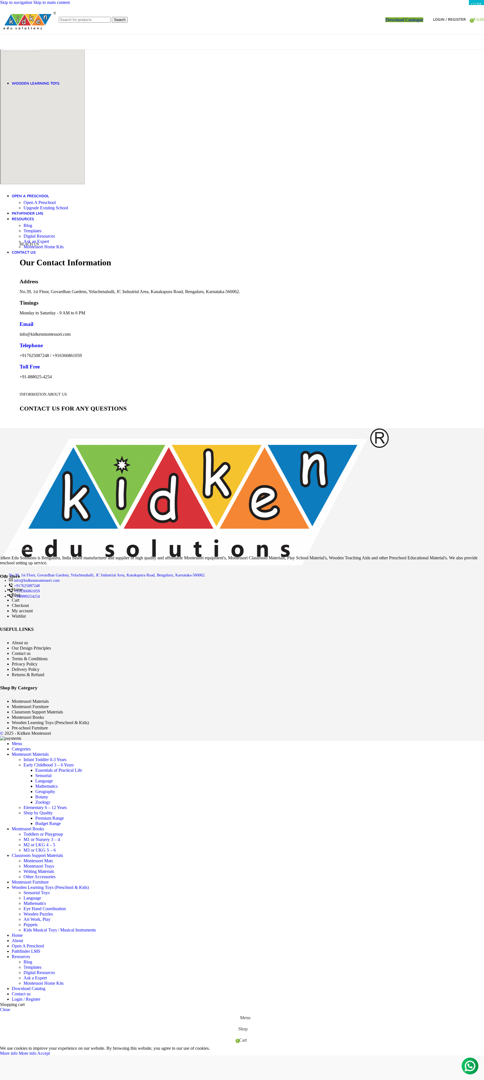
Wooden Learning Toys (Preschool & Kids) (50, 722)
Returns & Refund (28, 674)
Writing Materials (39, 871)
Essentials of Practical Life (58, 770)
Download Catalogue (404, 19)
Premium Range (49, 818)
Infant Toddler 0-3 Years (45, 759)
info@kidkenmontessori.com (37, 580)
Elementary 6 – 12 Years (45, 807)
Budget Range (48, 823)
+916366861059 (27, 591)
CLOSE (476, 4)
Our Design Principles (31, 648)
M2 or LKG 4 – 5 (39, 844)
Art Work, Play (37, 919)
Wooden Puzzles (38, 914)
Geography (45, 791)
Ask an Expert (36, 241)
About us (20, 642)
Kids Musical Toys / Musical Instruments (60, 930)
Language (44, 780)
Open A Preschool (40, 202)
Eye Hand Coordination (45, 908)
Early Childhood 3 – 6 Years (49, 765)
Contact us (21, 653)
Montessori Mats (38, 860)
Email (26, 324)
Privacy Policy (25, 664)
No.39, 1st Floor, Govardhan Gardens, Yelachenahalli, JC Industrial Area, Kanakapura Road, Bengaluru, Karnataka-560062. (107, 575)
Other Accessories (39, 876)
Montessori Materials (30, 701)
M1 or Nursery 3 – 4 (42, 839)
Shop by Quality (38, 812)
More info (18, 1053)
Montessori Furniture (30, 706)
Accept (43, 1053)
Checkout (20, 605)
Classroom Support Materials (37, 712)
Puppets (31, 924)
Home (17, 589)
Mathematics (46, 786)
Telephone (31, 345)
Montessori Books (28, 717)
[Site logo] (28, 35)
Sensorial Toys (37, 892)
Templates (32, 230)
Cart (15, 600)
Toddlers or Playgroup (43, 834)
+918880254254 (27, 596)
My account (22, 610)
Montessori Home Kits (44, 246)
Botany (41, 796)
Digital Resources (39, 236)
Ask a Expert (35, 977)
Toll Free (30, 367)
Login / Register (26, 999)
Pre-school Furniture (30, 728)
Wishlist (19, 616)
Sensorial (43, 775)
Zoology (42, 802)
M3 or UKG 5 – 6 (40, 850)
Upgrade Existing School (46, 207)
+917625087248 (27, 586)
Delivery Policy (25, 669)
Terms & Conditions (30, 658)
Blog (28, 225)
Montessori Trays (39, 866)
